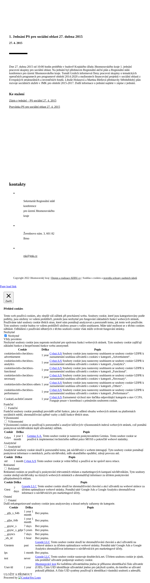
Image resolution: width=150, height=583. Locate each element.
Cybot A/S (56, 353)
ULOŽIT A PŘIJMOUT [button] (18, 574)
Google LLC (29, 486)
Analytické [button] (10, 443)
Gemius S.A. (34, 435)
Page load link (8, 286)
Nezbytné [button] (9, 332)
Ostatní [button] (8, 496)
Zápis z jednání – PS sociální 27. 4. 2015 (32, 100)
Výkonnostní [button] (11, 417)
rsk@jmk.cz (30, 255)
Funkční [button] (8, 404)
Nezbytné (13, 335)
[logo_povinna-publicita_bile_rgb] (47, 177)
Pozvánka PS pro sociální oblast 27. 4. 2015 (34, 106)
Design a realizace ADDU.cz (66, 278)
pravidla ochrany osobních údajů (120, 278)
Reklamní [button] (9, 464)
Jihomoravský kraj (45, 563)
